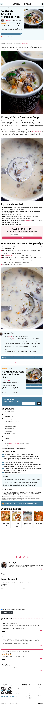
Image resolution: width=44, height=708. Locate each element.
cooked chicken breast (14, 443)
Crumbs (38, 688)
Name (2, 588)
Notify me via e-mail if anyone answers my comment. (13, 609)
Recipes (18, 688)
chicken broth (14, 338)
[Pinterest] (7, 697)
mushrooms (9, 255)
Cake (17, 696)
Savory (10, 7)
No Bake (17, 699)
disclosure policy (25, 43)
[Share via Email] (27, 557)
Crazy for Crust (6, 690)
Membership (39, 695)
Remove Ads (38, 388)
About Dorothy (32, 689)
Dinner (24, 689)
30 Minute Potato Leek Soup (16, 525)
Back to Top (40, 703)
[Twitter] (5, 697)
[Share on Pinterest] (20, 557)
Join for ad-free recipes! (21, 0)
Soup (13, 7)
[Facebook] (2, 697)
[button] (1, 23)
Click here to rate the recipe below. (28, 503)
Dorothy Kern (8, 20)
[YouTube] (13, 697)
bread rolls (10, 336)
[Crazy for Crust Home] (22, 4)
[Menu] (1, 4)
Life (37, 691)
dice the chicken (28, 220)
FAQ (30, 691)
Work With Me (31, 693)
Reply (3, 631)
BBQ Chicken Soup (38, 524)
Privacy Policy (17, 703)
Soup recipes (4, 123)
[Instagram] (10, 697)
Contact (30, 695)
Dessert (17, 689)
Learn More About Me (15, 569)
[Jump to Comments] (21, 34)
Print (29, 388)
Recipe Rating (4, 584)
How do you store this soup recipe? (10, 362)
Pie (23, 693)
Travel (38, 689)
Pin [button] (38, 385)
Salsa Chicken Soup (5, 524)
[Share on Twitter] (23, 557)
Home (2, 7)
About (30, 688)
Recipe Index (6, 7)
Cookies (24, 691)
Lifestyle (38, 693)
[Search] (42, 4)
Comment (3, 594)
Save (30, 385)
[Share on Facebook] (16, 557)
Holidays (17, 691)
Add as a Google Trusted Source (8, 36)
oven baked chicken (36, 131)
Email (23, 401)
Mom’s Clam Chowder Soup (27, 524)
